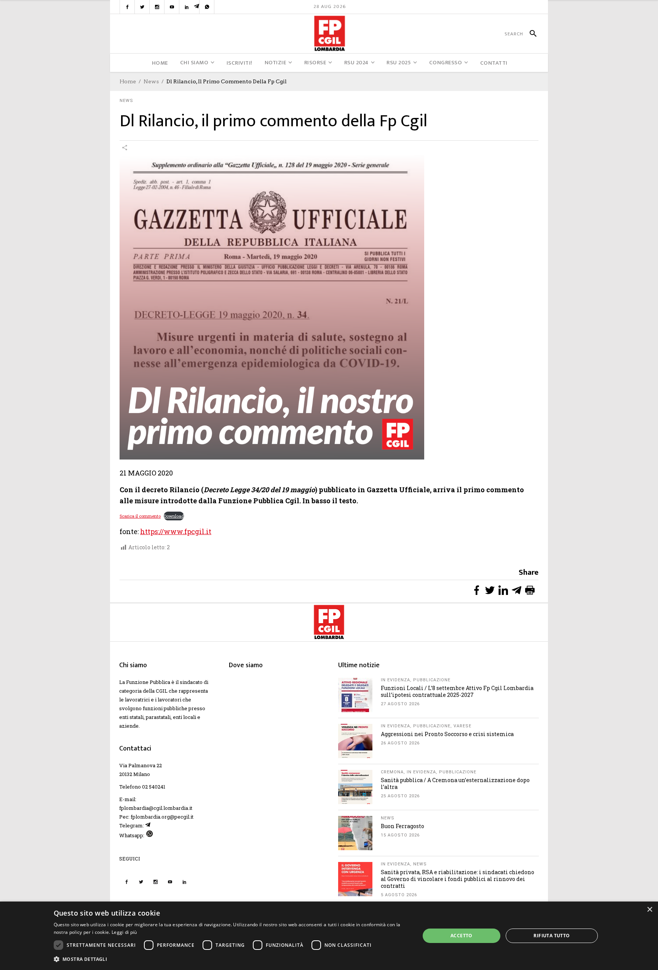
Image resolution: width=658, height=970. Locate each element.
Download (174, 516)
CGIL (162, 690)
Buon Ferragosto (402, 826)
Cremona (392, 772)
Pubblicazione (431, 679)
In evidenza (395, 679)
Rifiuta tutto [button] (551, 935)
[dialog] (329, 936)
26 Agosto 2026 (400, 743)
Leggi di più (124, 932)
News (151, 81)
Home (128, 81)
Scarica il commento (140, 516)
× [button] (649, 910)
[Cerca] (530, 34)
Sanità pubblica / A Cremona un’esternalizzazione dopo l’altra (455, 783)
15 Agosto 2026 (400, 835)
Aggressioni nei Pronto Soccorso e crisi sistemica (447, 734)
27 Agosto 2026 (400, 703)
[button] (231, 959)
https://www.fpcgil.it (175, 531)
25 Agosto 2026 (400, 795)
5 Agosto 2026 (399, 894)
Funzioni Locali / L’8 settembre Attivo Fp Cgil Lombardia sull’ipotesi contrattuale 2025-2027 (457, 691)
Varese (462, 726)
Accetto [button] (461, 935)
